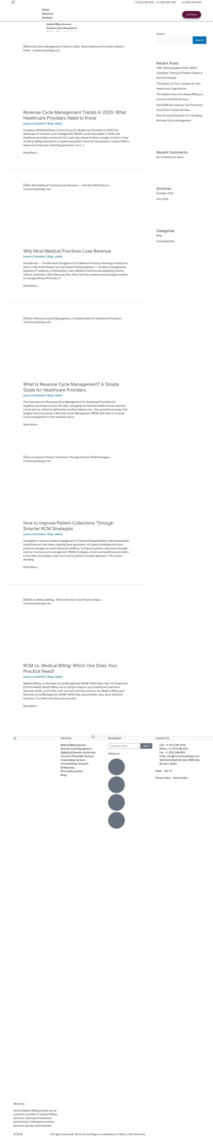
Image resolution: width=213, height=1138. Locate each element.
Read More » (30, 152)
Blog (50, 123)
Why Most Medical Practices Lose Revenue (67, 251)
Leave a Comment (34, 123)
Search (199, 40)
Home (45, 9)
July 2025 (162, 198)
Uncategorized (165, 241)
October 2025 (164, 193)
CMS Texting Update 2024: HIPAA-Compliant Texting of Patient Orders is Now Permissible (179, 72)
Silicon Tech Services (36, 1134)
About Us (47, 13)
